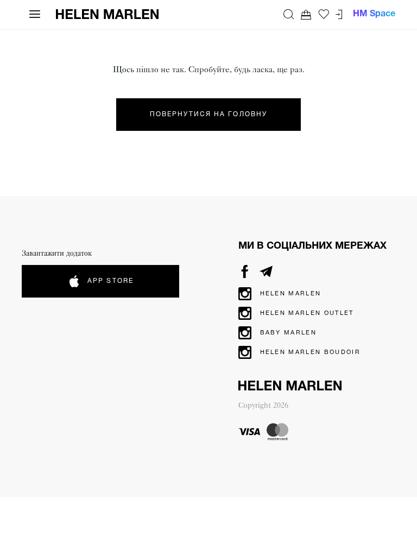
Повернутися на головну (208, 114)
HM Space (374, 14)
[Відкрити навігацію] (35, 14)
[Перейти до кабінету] (339, 14)
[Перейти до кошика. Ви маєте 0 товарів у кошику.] (306, 14)
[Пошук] (288, 14)
